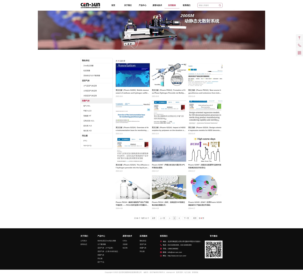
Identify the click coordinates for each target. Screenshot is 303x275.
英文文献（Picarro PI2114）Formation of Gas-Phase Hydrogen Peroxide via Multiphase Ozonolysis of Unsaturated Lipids (168, 92)
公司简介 (83, 241)
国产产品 (101, 262)
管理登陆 (195, 272)
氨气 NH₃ (86, 106)
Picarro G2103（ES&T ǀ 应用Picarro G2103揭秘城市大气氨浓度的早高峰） (205, 203)
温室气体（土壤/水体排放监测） (109, 251)
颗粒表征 (86, 60)
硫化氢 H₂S (87, 126)
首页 (113, 5)
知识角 (125, 248)
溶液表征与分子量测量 (91, 75)
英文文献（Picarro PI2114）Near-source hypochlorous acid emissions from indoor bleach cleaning (204, 92)
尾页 (194, 218)
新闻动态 (83, 244)
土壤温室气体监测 (90, 91)
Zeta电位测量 (88, 66)
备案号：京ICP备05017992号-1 (154, 272)
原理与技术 (157, 5)
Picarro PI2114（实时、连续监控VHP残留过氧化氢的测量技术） (168, 203)
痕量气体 (86, 101)
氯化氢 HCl (87, 131)
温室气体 (86, 81)
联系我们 (186, 5)
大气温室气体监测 (90, 86)
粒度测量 (86, 71)
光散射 (125, 244)
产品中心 (142, 5)
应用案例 (172, 5)
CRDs (125, 241)
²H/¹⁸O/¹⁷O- (87, 146)
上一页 (162, 218)
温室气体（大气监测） (106, 248)
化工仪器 (187, 272)
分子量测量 (102, 244)
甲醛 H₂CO (87, 111)
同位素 (85, 136)
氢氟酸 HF (87, 116)
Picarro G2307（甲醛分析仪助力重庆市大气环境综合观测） (168, 166)
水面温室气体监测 (90, 96)
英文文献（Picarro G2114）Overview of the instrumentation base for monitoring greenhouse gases (132, 129)
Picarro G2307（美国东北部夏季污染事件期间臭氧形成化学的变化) (204, 166)
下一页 (186, 218)
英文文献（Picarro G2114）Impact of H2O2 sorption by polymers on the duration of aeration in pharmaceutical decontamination (168, 129)
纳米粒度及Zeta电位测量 (107, 241)
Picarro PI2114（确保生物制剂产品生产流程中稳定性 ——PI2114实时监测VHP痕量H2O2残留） (132, 204)
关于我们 (128, 5)
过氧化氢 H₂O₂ (88, 121)
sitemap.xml (170, 272)
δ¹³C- (85, 141)
